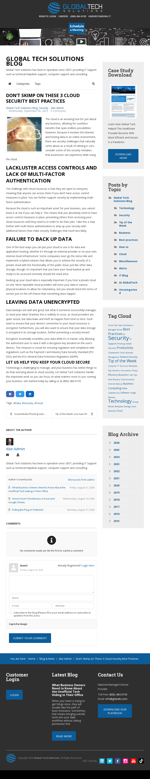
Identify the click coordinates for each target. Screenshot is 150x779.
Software (125, 392)
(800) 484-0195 (78, 16)
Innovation (126, 370)
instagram (125, 761)
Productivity (125, 348)
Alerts (123, 268)
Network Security (128, 356)
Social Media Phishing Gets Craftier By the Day (33, 414)
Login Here (88, 565)
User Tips (133, 375)
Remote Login (47, 16)
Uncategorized (128, 291)
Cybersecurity (114, 393)
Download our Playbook (115, 711)
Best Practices (119, 331)
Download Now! (123, 156)
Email (122, 352)
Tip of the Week (125, 224)
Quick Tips (112, 325)
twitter (109, 761)
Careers (63, 16)
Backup (119, 384)
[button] (93, 83)
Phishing (121, 343)
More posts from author (81, 479)
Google (133, 393)
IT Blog (123, 275)
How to (123, 247)
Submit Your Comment (30, 638)
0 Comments (58, 111)
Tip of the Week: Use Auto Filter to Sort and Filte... (76, 414)
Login (14, 695)
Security (43, 108)
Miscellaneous (128, 261)
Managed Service (115, 329)
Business (124, 232)
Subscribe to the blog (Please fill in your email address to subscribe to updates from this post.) (52, 614)
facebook (117, 761)
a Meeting (77, 28)
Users (120, 325)
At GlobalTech (128, 282)
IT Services (122, 366)
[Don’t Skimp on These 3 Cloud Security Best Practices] (24, 134)
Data (18, 403)
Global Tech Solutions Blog (22, 108)
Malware (111, 397)
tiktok (141, 761)
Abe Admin (57, 108)
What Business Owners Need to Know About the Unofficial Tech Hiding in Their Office (68, 690)
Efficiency (113, 374)
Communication (127, 379)
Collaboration (113, 352)
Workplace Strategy (123, 406)
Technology (126, 208)
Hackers (116, 370)
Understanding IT (99, 16)
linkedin (102, 761)
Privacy (135, 370)
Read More (64, 736)
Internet (111, 384)
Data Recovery (114, 379)
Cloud (39, 403)
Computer (112, 366)
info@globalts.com (116, 699)
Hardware (128, 325)
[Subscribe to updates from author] (7, 455)
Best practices (128, 240)
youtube (133, 761)
